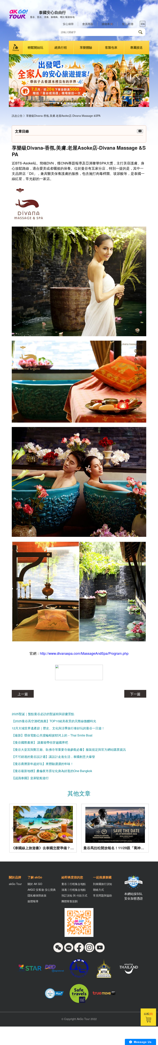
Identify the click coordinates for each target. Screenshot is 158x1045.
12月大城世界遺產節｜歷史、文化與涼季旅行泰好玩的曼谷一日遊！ (58, 728)
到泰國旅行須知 (102, 884)
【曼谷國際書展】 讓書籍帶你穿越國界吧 (40, 742)
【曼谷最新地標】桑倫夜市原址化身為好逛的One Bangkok (52, 771)
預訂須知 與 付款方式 (74, 895)
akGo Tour (15, 884)
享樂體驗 (86, 47)
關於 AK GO (35, 884)
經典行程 (61, 47)
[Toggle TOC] (140, 131)
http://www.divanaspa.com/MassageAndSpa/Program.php (84, 653)
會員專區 (87, 24)
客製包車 (111, 47)
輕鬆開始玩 (35, 47)
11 (93, 103)
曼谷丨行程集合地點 (73, 884)
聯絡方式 (98, 890)
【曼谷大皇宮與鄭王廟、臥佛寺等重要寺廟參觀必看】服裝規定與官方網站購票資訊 (69, 749)
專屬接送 (136, 47)
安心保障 (68, 24)
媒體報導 (33, 901)
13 (100, 103)
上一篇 (23, 693)
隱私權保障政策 (37, 895)
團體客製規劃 (69, 901)
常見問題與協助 (102, 895)
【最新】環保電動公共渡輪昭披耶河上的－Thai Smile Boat (52, 735)
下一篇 (135, 693)
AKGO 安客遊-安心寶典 (42, 890)
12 (96, 103)
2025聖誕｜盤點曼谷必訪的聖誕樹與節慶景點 (43, 714)
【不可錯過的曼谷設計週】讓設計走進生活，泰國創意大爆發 (53, 756)
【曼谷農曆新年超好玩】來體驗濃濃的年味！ (42, 763)
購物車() (107, 24)
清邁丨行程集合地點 (73, 890)
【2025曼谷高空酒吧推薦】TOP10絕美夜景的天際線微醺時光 (54, 721)
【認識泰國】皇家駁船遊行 (30, 778)
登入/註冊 (128, 24)
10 (89, 103)
